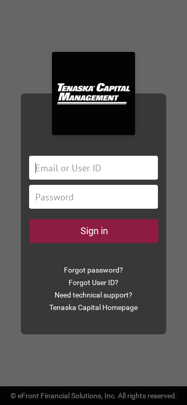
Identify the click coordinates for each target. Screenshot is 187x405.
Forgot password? (93, 270)
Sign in (94, 230)
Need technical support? (93, 295)
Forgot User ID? (93, 282)
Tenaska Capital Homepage (93, 307)
